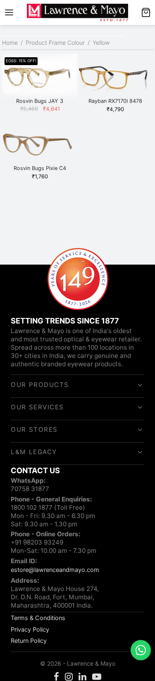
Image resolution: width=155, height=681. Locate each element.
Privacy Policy (30, 629)
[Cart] (146, 12)
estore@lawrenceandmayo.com (55, 569)
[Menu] (9, 12)
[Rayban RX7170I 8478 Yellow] (115, 79)
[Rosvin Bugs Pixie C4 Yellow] (40, 146)
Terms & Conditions (38, 617)
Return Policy (29, 640)
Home (10, 42)
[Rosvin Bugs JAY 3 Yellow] (40, 79)
